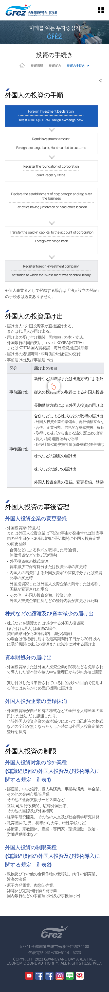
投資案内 (55, 65)
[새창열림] (29, 976)
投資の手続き (76, 65)
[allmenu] (104, 10)
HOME (22, 65)
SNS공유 (100, 80)
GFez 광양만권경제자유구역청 (31, 10)
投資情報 (37, 65)
